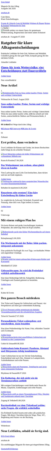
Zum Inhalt (5, 2)
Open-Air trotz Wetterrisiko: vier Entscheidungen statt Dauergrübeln (23, 69)
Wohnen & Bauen (37, 23)
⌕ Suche (5, 28)
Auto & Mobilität (22, 23)
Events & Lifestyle (8, 23)
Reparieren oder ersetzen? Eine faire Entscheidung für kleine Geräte (19, 194)
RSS (10, 449)
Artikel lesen (6, 76)
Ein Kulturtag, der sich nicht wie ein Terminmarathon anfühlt (19, 379)
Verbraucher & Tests (17, 25)
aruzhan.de (5, 13)
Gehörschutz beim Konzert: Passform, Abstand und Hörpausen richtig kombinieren (25, 349)
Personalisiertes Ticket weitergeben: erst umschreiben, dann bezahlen (21, 322)
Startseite (4, 449)
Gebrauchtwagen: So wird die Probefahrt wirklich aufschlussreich (22, 272)
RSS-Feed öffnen (8, 436)
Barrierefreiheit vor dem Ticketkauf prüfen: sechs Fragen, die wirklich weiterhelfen (23, 406)
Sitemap (15, 449)
